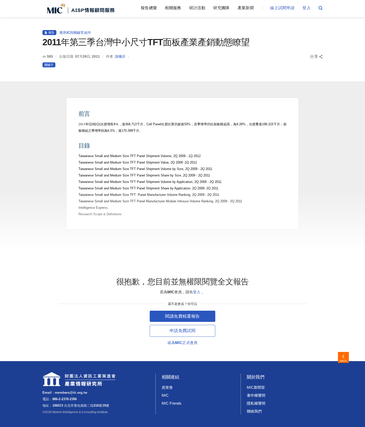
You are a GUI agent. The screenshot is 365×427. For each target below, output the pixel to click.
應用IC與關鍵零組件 (75, 33)
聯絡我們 (254, 411)
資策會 (167, 387)
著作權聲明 (256, 395)
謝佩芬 (120, 56)
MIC (165, 395)
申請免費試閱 (182, 330)
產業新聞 (246, 8)
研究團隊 (221, 8)
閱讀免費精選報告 (182, 316)
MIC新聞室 (256, 387)
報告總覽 (149, 8)
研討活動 (197, 8)
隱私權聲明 (256, 403)
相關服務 (173, 8)
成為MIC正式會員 (182, 343)
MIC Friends (172, 403)
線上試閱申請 (282, 8)
